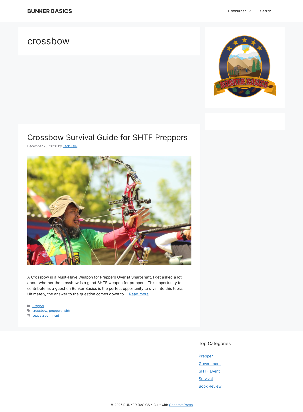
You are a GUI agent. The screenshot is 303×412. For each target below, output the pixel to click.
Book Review (210, 386)
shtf (67, 310)
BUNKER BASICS (49, 11)
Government (210, 363)
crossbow (39, 310)
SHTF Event (209, 371)
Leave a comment (45, 315)
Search (265, 11)
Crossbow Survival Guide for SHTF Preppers (107, 137)
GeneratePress (181, 405)
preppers (56, 310)
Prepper (38, 306)
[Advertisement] (109, 91)
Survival (206, 379)
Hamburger (237, 11)
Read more (139, 294)
